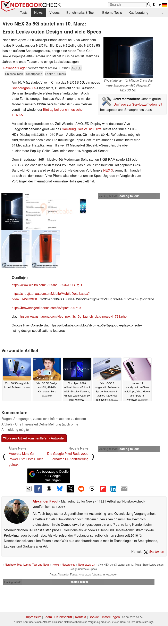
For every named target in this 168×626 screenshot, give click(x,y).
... (163, 12)
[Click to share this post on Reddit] (81, 488)
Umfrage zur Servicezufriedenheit (138, 104)
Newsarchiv (68, 564)
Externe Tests (112, 12)
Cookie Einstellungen (104, 616)
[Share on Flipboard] (103, 488)
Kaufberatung (138, 12)
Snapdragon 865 (24, 87)
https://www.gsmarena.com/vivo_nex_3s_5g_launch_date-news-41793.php (72, 316)
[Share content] (29, 489)
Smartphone (34, 73)
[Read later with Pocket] (92, 488)
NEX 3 (108, 170)
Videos (54, 12)
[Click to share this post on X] (70, 488)
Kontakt (80, 616)
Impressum (33, 616)
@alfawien (156, 551)
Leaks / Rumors (55, 73)
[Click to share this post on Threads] (49, 489)
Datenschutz (63, 616)
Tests (23, 12)
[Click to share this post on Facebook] (38, 489)
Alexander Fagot (14, 68)
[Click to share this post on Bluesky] (60, 489)
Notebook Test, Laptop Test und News (27, 564)
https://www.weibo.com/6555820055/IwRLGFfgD (47, 284)
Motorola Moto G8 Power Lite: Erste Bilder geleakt (26, 459)
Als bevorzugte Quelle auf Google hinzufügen (52, 475)
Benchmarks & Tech (80, 12)
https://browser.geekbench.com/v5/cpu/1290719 (46, 307)
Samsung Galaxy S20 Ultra (81, 129)
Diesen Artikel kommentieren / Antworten (36, 438)
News (38, 12)
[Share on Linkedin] (113, 488)
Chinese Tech (14, 73)
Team (48, 616)
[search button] (149, 4)
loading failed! (108, 196)
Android (76, 68)
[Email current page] (124, 489)
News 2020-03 (86, 564)
